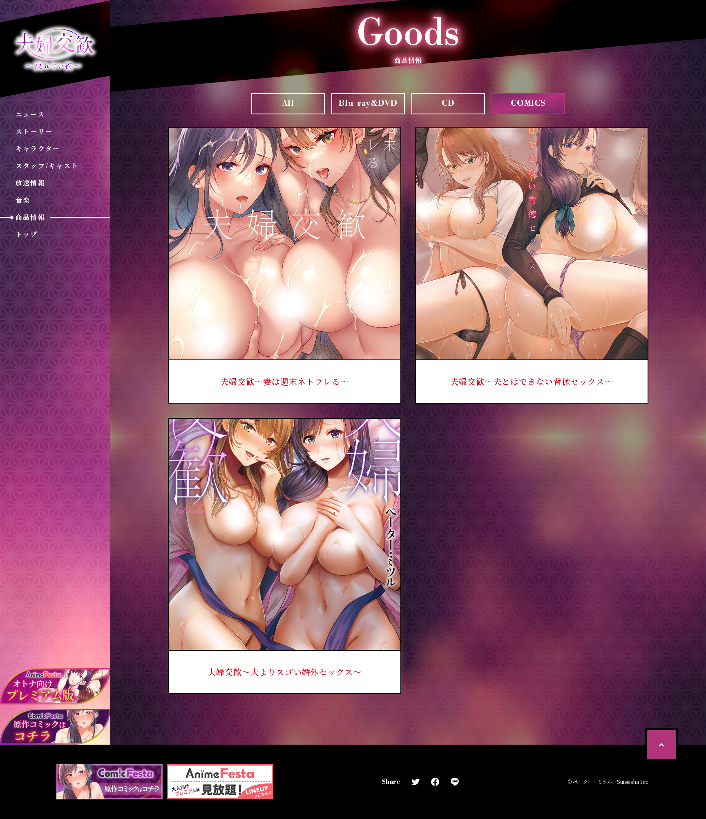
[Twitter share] (415, 782)
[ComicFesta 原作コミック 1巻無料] (55, 727)
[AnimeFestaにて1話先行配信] (55, 686)
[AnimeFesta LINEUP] (220, 781)
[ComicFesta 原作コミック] (109, 781)
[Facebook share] (435, 782)
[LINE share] (455, 782)
